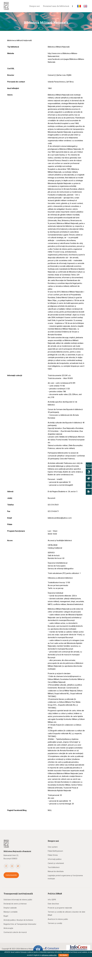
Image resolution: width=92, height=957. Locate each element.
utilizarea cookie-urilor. (49, 955)
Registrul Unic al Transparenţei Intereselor (20, 924)
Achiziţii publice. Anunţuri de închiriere (18, 920)
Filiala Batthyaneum (55, 851)
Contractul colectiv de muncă (15, 932)
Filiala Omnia (53, 855)
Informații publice (54, 859)
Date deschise (53, 904)
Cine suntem (53, 847)
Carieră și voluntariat (56, 863)
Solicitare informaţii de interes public (18, 900)
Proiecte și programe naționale (60, 908)
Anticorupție (8, 928)
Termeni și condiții (55, 923)
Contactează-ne (11, 875)
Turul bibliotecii (53, 867)
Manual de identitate (56, 871)
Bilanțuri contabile (10, 912)
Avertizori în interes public (58, 919)
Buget (6, 916)
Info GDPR (52, 900)
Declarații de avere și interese (15, 904)
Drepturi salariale (10, 908)
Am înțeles (63, 955)
